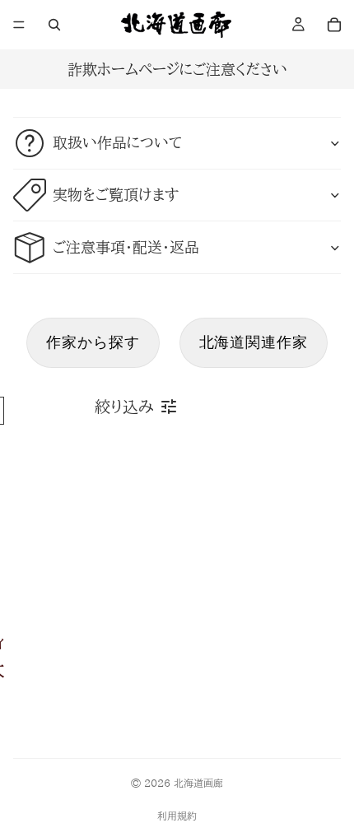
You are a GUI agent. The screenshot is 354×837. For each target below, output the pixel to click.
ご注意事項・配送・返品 (126, 246)
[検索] (54, 25)
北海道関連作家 (253, 342)
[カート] (334, 25)
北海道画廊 (198, 783)
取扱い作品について (117, 142)
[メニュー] (19, 25)
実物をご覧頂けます (116, 194)
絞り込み (124, 406)
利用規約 (177, 816)
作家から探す (92, 342)
